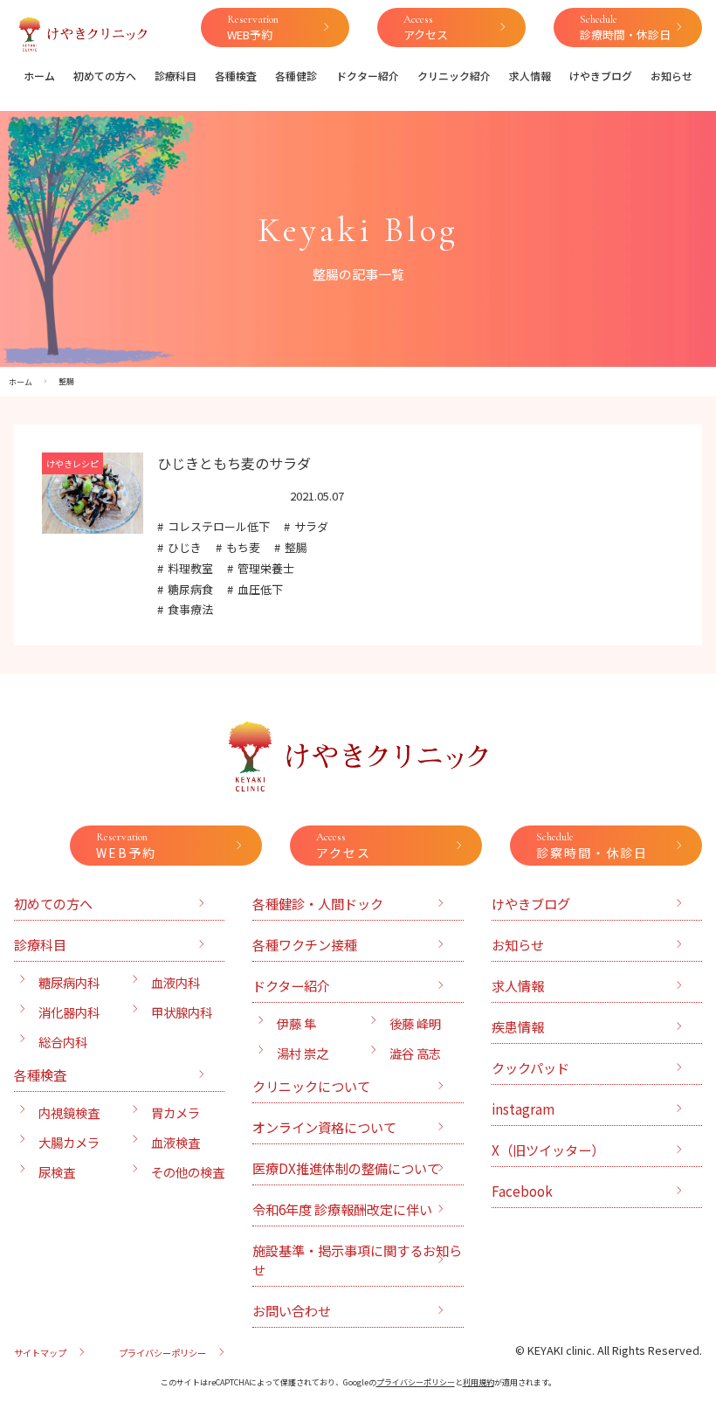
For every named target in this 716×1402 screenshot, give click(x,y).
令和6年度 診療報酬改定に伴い (342, 1209)
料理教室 (190, 568)
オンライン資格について (324, 1126)
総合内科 (62, 1042)
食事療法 (190, 609)
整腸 (296, 547)
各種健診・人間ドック (317, 903)
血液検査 (175, 1142)
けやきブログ (600, 75)
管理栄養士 (266, 568)
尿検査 (56, 1172)
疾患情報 (518, 1026)
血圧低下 (260, 589)
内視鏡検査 (69, 1112)
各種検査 (236, 75)
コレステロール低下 (219, 526)
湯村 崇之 (302, 1053)
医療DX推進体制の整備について (346, 1168)
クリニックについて (311, 1085)
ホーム (39, 75)
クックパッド (530, 1067)
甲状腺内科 (181, 1012)
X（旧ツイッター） (548, 1149)
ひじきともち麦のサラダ (234, 462)
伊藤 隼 (296, 1023)
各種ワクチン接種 (304, 944)
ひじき (185, 547)
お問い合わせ (291, 1310)
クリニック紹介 (454, 75)
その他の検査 (187, 1172)
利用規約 (478, 1382)
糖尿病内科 (69, 982)
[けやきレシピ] (92, 523)
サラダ (311, 526)
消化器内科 (69, 1012)
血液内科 (175, 982)
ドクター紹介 (367, 75)
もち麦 (243, 547)
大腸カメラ (69, 1142)
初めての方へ (104, 75)
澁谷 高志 (415, 1053)
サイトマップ (40, 1352)
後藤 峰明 (415, 1023)
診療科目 (175, 75)
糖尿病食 (190, 589)
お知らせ (671, 75)
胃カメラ (175, 1112)
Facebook (522, 1190)
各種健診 (296, 75)
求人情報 (530, 75)
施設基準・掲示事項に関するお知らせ (357, 1259)
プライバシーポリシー (162, 1352)
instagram (523, 1108)
